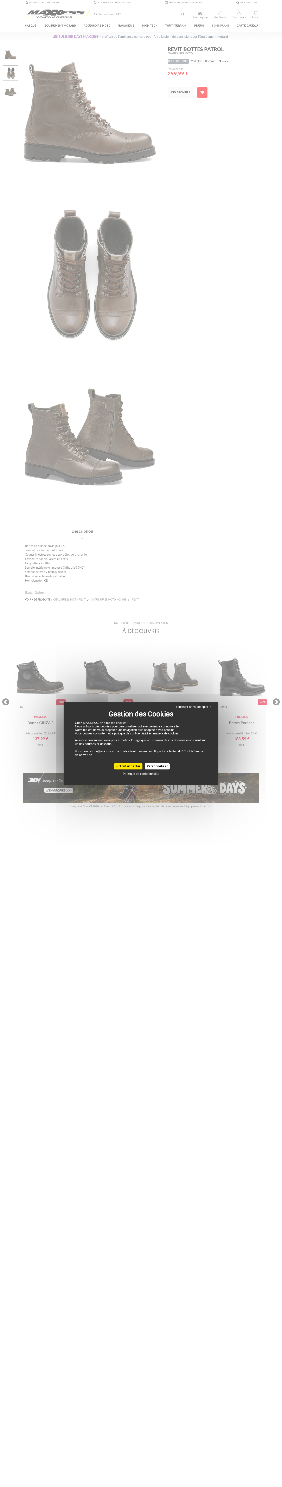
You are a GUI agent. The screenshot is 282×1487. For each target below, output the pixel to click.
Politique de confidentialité (141, 773)
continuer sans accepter (192, 706)
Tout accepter (129, 766)
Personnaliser (157, 766)
